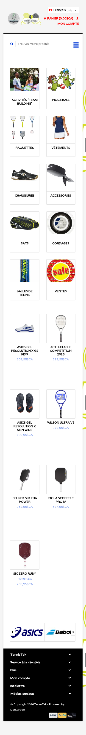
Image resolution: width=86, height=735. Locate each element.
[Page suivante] (73, 632)
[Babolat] (59, 632)
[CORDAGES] (61, 223)
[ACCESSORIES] (61, 175)
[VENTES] (61, 270)
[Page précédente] (12, 632)
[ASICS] (25, 632)
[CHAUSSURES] (24, 175)
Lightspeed (17, 709)
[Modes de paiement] (53, 715)
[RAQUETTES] (24, 127)
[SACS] (24, 223)
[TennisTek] (24, 17)
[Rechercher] (11, 44)
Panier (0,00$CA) (60, 18)
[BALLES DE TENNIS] (24, 270)
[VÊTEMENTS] (61, 127)
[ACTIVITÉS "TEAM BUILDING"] (24, 79)
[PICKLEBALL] (61, 79)
